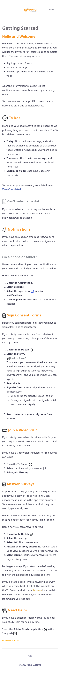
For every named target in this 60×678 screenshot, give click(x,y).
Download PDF (10, 640)
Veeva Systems (34, 664)
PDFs (51, 9)
